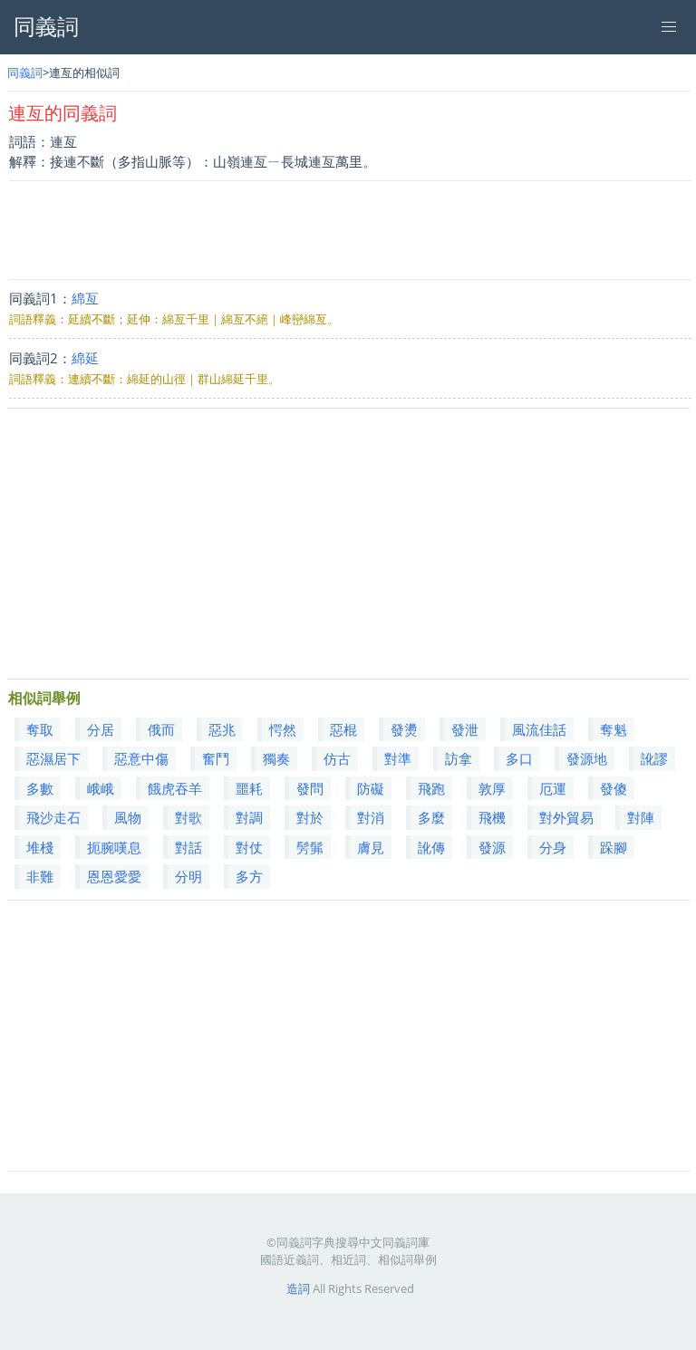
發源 (492, 847)
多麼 (431, 817)
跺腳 (613, 847)
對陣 (640, 817)
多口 (519, 758)
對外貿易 (566, 817)
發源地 (586, 758)
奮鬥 (215, 758)
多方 (249, 876)
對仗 (249, 847)
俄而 (161, 729)
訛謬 (654, 758)
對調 (249, 817)
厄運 (552, 788)
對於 (310, 817)
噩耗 (249, 788)
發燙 (404, 729)
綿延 (85, 358)
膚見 (370, 847)
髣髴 (310, 847)
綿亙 (85, 298)
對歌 (188, 817)
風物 (127, 817)
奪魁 (613, 729)
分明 (188, 876)
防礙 (370, 788)
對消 (370, 817)
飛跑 (431, 788)
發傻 (613, 788)
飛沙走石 (53, 817)
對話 (188, 847)
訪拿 (458, 758)
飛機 (492, 817)
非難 (39, 876)
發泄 (464, 729)
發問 (310, 788)
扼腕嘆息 (114, 847)
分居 (100, 729)
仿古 (337, 758)
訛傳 (431, 847)
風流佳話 (539, 729)
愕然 (282, 729)
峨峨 (100, 788)
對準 (397, 758)
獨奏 (276, 758)
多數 (39, 788)
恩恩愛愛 (114, 876)
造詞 (298, 1288)
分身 (552, 847)
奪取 (39, 729)
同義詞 (25, 72)
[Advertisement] (350, 230)
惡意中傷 (141, 758)
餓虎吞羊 (175, 788)
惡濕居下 (53, 758)
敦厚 (492, 788)
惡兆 (222, 729)
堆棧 (39, 847)
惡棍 (343, 729)
